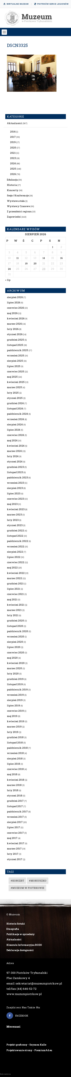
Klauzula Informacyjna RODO (24, 944)
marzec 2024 (14, 451)
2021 (13, 152)
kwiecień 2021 (15, 604)
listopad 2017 (15, 806)
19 (26, 263)
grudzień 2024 (15, 403)
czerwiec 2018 (15, 769)
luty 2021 (12, 615)
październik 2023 (17, 477)
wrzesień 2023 (15, 482)
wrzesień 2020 (15, 636)
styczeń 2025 (15, 398)
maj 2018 (12, 774)
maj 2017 (12, 838)
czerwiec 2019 (15, 710)
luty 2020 (13, 673)
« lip (7, 280)
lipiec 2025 (13, 366)
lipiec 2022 (13, 557)
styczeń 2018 (14, 795)
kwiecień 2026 (15, 318)
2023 (13, 158)
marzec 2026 (14, 323)
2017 (13, 136)
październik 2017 (17, 811)
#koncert (17, 880)
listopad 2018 (15, 742)
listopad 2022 (15, 535)
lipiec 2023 (13, 493)
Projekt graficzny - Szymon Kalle (26, 1044)
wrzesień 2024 (15, 419)
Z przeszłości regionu (19, 211)
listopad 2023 (15, 472)
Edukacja (12, 179)
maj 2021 (12, 599)
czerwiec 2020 (15, 652)
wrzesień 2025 (15, 355)
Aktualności (14, 123)
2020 (13, 147)
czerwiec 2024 (15, 435)
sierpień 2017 (15, 822)
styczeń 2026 (14, 334)
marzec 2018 (14, 785)
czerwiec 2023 (15, 498)
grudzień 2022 (15, 530)
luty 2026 (12, 329)
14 (43, 258)
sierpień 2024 (15, 424)
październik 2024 (17, 413)
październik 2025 (17, 350)
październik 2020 (17, 631)
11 (17, 258)
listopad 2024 (15, 408)
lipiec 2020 (13, 647)
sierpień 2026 (15, 297)
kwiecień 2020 (16, 663)
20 (35, 263)
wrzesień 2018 (15, 753)
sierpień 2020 (15, 641)
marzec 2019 (14, 726)
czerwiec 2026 (15, 307)
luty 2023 (12, 520)
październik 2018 (17, 747)
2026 (13, 174)
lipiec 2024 (13, 429)
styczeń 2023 (14, 525)
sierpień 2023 (15, 488)
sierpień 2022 (15, 551)
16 (61, 258)
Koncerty (12, 190)
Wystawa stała (16, 200)
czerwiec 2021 (15, 594)
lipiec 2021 (13, 588)
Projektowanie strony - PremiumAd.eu (29, 1050)
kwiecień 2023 (15, 509)
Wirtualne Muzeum (18, 4)
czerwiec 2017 (15, 832)
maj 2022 (12, 567)
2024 (13, 163)
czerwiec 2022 (15, 562)
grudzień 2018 (15, 737)
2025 (13, 168)
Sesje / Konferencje (18, 195)
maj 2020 (12, 657)
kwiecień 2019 (15, 721)
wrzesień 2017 (15, 816)
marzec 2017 (14, 848)
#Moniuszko (37, 880)
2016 (13, 131)
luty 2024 (12, 456)
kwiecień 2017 (15, 843)
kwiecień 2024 (15, 445)
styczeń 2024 (14, 461)
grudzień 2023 (15, 467)
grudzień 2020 (15, 620)
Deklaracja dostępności (20, 950)
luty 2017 (12, 853)
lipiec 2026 (13, 302)
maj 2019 (12, 716)
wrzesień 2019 (15, 694)
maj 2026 (12, 313)
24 (9, 268)
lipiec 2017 (13, 827)
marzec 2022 (14, 578)
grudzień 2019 (15, 679)
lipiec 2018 (13, 763)
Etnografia (12, 928)
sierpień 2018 (15, 758)
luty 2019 (12, 732)
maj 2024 (12, 440)
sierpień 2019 (15, 700)
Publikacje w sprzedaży (20, 934)
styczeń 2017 (14, 859)
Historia (12, 185)
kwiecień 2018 (15, 779)
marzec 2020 (14, 668)
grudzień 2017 (15, 800)
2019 (13, 142)
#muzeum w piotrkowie (27, 887)
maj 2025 (12, 376)
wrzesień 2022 (15, 546)
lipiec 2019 (13, 705)
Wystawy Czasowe (18, 206)
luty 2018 (12, 790)
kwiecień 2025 (16, 382)
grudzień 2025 (15, 339)
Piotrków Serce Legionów (53, 4)
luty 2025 (13, 392)
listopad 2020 (15, 626)
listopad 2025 (15, 345)
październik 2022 (17, 541)
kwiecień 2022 (16, 573)
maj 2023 (12, 504)
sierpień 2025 (15, 360)
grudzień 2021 (15, 583)
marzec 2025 (14, 387)
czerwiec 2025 (15, 371)
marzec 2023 (14, 514)
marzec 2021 (14, 610)
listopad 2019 (15, 684)
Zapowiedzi (14, 216)
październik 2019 (17, 689)
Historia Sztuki (15, 923)
